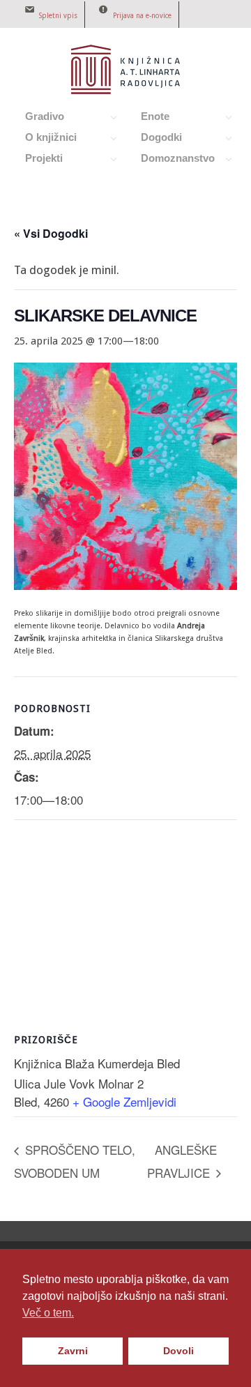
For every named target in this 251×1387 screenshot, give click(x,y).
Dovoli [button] (178, 1350)
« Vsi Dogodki (51, 233)
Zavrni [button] (73, 1350)
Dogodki (154, 139)
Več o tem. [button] (48, 1313)
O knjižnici (43, 139)
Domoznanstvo (170, 160)
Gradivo (37, 118)
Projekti (36, 160)
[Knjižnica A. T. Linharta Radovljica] (125, 90)
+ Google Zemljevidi (124, 1101)
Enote (147, 118)
